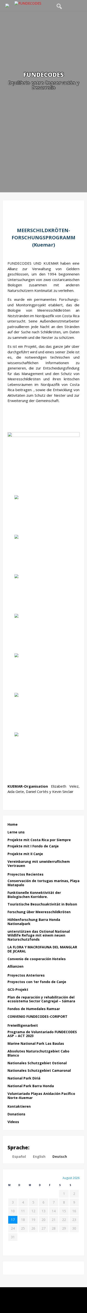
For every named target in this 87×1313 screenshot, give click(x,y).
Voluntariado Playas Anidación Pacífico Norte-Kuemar (41, 1096)
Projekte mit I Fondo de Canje (33, 846)
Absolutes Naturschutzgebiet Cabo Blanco (38, 1053)
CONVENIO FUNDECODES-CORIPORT (37, 1017)
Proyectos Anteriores (26, 975)
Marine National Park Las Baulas (35, 1044)
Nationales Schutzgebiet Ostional (37, 1063)
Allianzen (15, 967)
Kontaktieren (19, 1107)
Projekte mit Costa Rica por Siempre (39, 840)
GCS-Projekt (17, 990)
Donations (16, 1114)
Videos (13, 1122)
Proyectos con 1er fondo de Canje (36, 982)
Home (12, 825)
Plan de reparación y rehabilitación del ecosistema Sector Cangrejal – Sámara (41, 999)
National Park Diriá (23, 1078)
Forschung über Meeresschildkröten (39, 912)
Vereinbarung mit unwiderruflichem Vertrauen (38, 864)
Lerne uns (16, 832)
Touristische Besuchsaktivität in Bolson (42, 904)
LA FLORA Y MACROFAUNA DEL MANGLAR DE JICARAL (42, 949)
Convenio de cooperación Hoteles (36, 959)
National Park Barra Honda (30, 1086)
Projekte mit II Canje (25, 854)
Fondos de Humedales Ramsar (33, 1009)
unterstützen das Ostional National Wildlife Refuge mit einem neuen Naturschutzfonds (38, 936)
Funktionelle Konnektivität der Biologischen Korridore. (34, 895)
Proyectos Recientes (25, 874)
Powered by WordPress (43, 1294)
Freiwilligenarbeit (22, 1026)
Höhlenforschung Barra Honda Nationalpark (33, 922)
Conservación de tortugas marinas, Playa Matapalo (43, 883)
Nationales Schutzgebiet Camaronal (39, 1071)
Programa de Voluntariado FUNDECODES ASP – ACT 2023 (42, 1034)
